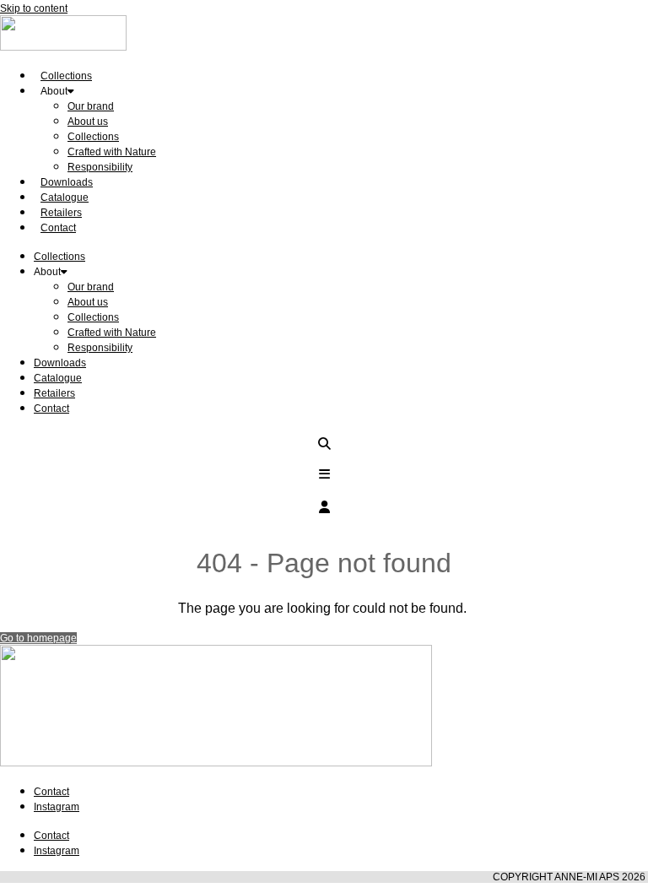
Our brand (91, 106)
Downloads (60, 363)
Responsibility (100, 167)
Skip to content (34, 8)
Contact (58, 228)
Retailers (54, 393)
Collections (93, 137)
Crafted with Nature (112, 152)
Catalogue (58, 378)
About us (88, 121)
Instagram (56, 807)
